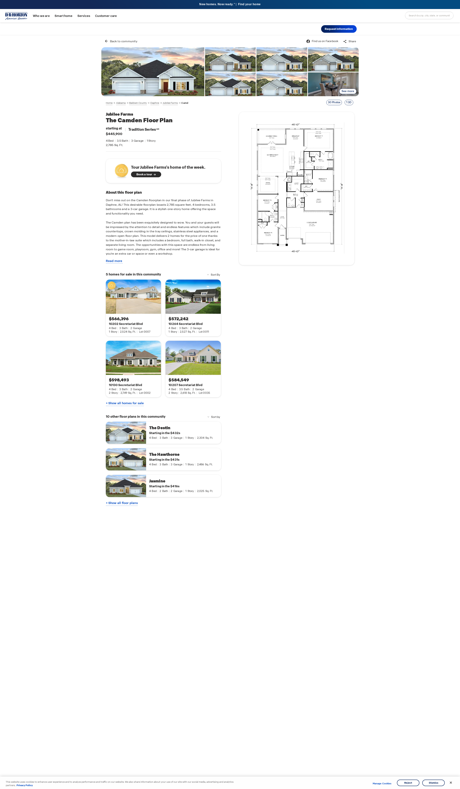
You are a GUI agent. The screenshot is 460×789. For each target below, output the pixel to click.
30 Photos (334, 102)
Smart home (64, 16)
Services (83, 16)
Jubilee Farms (170, 102)
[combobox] (429, 15)
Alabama (121, 102)
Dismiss (433, 782)
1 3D (349, 102)
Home (109, 102)
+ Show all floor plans (122, 503)
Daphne (154, 102)
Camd (184, 102)
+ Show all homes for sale (125, 403)
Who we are (41, 16)
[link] (152, 71)
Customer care (106, 16)
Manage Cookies (382, 783)
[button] (339, 29)
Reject (408, 782)
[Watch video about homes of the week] (119, 170)
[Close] (451, 783)
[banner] (230, 4)
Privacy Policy (25, 785)
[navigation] (147, 103)
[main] (230, 412)
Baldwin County (138, 102)
